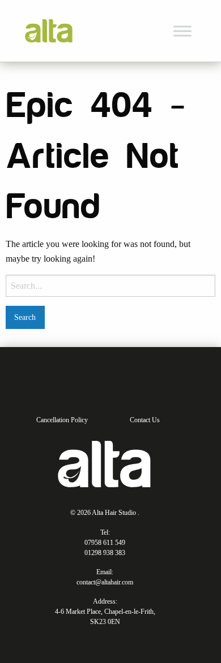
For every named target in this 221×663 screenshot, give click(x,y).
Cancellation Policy (62, 420)
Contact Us (145, 420)
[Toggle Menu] (182, 30)
